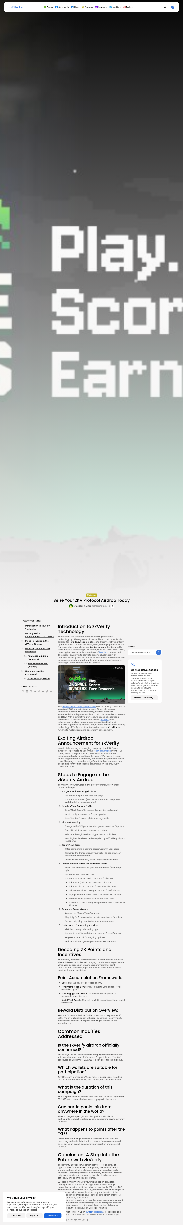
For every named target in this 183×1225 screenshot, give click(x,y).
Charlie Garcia (83, 606)
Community (63, 7)
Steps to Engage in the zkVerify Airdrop (37, 643)
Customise (16, 1215)
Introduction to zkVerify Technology (37, 627)
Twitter (89, 1211)
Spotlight (117, 7)
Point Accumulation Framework (37, 658)
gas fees (104, 719)
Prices (50, 7)
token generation (102, 750)
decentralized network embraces (79, 706)
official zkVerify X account (92, 890)
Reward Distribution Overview (38, 665)
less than (103, 652)
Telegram (99, 1211)
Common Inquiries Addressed (34, 673)
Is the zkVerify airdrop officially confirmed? (38, 680)
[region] (34, 1207)
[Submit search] (158, 652)
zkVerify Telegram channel (99, 902)
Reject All (34, 1215)
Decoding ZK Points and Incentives (37, 650)
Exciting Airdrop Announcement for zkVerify (39, 635)
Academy (102, 7)
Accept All (53, 1215)
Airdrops (89, 7)
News (76, 7)
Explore (129, 7)
